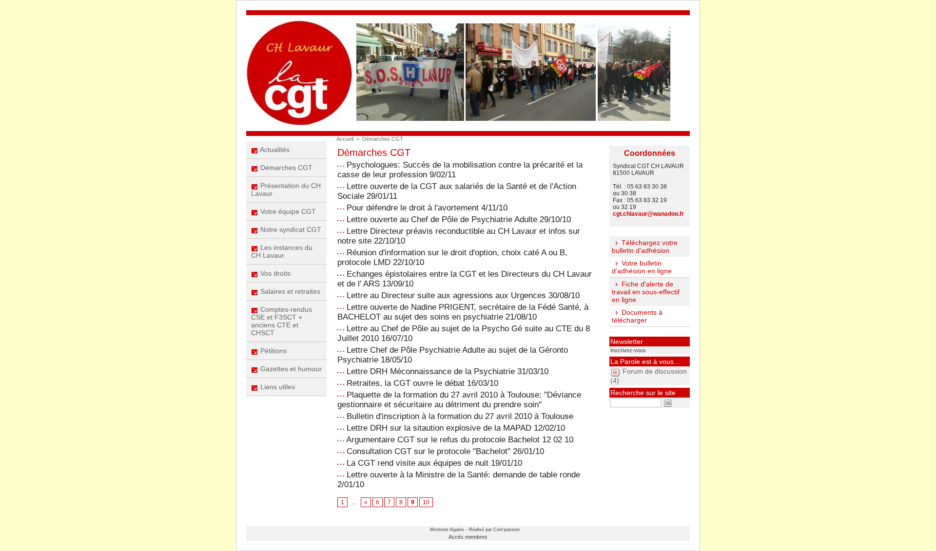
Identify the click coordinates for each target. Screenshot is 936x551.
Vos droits (274, 273)
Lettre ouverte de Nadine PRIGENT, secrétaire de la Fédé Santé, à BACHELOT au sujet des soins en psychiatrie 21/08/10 (462, 312)
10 (426, 502)
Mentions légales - (448, 529)
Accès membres (468, 537)
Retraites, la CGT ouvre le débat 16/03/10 (422, 383)
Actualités (274, 149)
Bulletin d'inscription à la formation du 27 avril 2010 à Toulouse (460, 416)
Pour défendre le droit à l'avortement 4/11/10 (427, 207)
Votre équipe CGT (287, 211)
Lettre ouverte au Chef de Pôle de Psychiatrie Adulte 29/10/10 (459, 219)
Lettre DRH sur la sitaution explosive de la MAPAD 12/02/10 (456, 428)
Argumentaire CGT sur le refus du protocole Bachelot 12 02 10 (459, 439)
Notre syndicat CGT (289, 229)
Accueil (344, 139)
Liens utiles (276, 387)
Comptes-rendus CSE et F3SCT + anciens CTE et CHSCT (281, 321)
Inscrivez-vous (628, 350)
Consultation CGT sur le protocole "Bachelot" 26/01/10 (445, 451)
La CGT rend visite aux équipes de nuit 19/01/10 (434, 463)
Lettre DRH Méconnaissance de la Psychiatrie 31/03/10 (447, 371)
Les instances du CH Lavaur (281, 251)
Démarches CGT (285, 167)
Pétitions (272, 351)
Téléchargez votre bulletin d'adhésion (645, 246)
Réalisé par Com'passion (494, 529)
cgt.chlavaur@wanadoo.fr (648, 213)
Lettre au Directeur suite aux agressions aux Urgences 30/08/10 (463, 295)
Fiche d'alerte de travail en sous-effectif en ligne (646, 292)
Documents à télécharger (637, 316)
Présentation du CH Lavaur (286, 189)
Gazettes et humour (290, 369)
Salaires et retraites (289, 291)
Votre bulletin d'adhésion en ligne (642, 267)
